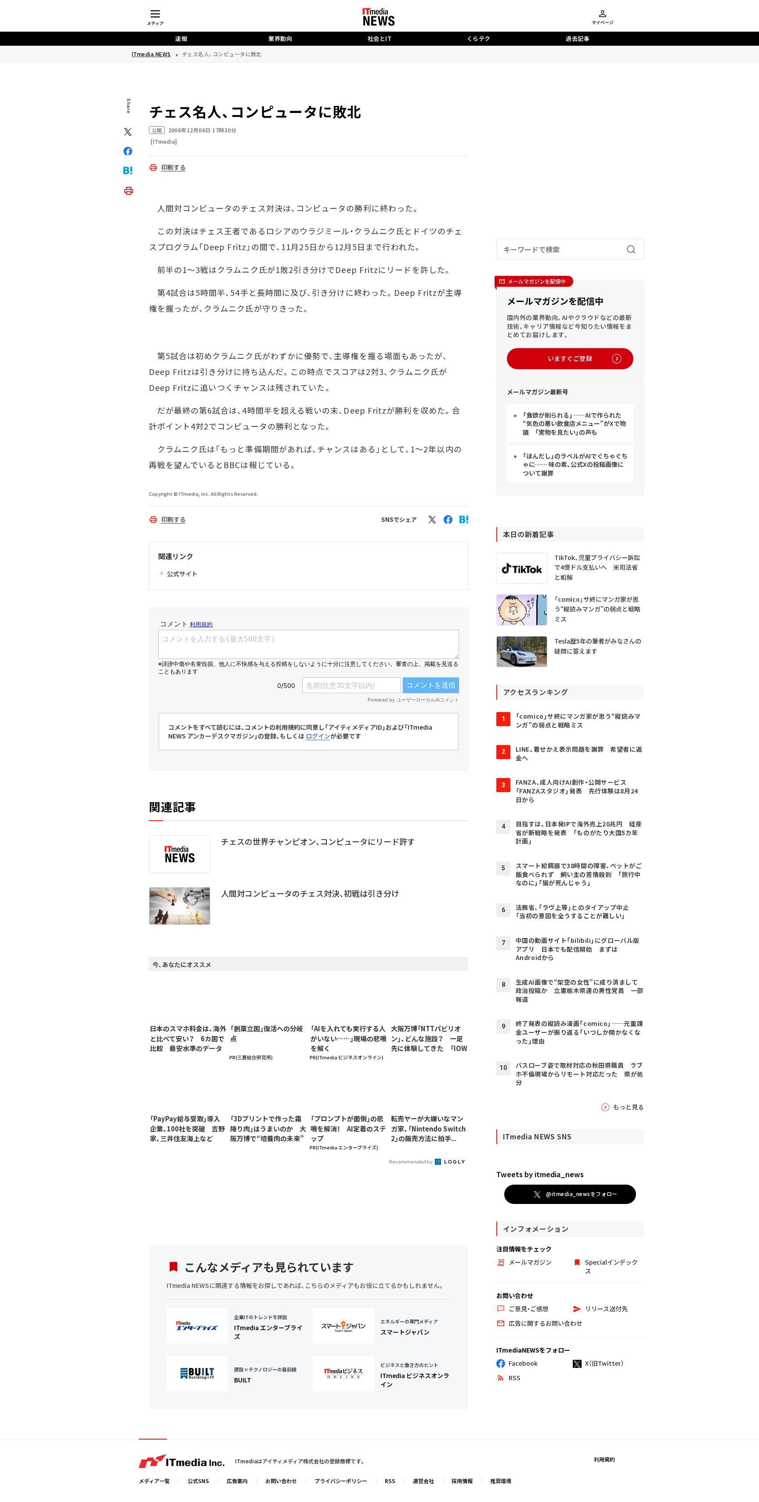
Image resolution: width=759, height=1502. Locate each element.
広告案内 (237, 1480)
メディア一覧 (154, 1480)
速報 (181, 38)
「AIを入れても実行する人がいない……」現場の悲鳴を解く (349, 1038)
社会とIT (380, 38)
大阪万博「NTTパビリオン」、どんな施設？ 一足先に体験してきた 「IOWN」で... (429, 1039)
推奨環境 (500, 1480)
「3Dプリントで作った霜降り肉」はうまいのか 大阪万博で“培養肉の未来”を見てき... (268, 1129)
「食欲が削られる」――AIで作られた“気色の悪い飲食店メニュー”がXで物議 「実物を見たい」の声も (574, 423)
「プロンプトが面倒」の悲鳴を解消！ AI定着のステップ (348, 1128)
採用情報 (462, 1480)
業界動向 (280, 38)
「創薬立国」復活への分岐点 (266, 1033)
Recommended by (411, 1161)
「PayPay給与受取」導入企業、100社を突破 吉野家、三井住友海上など (187, 1128)
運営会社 (423, 1480)
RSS (390, 1480)
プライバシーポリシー (340, 1480)
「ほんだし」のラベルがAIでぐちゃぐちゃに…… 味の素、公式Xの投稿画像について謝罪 (575, 464)
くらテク (479, 38)
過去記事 (577, 38)
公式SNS (198, 1480)
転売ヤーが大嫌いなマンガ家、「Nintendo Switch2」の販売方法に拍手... (428, 1128)
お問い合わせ (281, 1480)
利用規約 (604, 1459)
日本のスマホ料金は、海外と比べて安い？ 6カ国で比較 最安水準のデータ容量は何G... (188, 1039)
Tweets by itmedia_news (540, 1174)
